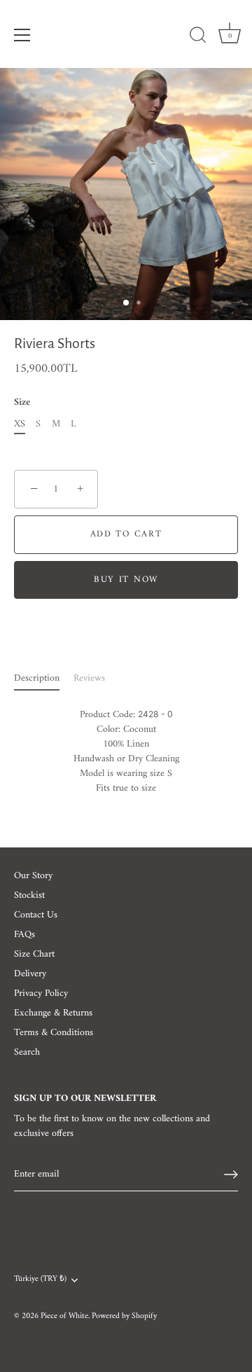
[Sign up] (231, 1174)
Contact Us (35, 915)
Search (27, 1052)
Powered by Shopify (124, 1316)
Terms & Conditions (53, 1032)
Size (22, 403)
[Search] (198, 37)
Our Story (33, 876)
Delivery (30, 974)
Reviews (89, 678)
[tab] (44, 678)
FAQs (24, 934)
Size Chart (34, 954)
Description (36, 678)
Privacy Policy (41, 993)
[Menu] (22, 35)
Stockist (29, 895)
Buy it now (126, 579)
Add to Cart (126, 534)
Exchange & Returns (53, 1013)
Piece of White (64, 1316)
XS (19, 425)
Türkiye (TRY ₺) (40, 1280)
